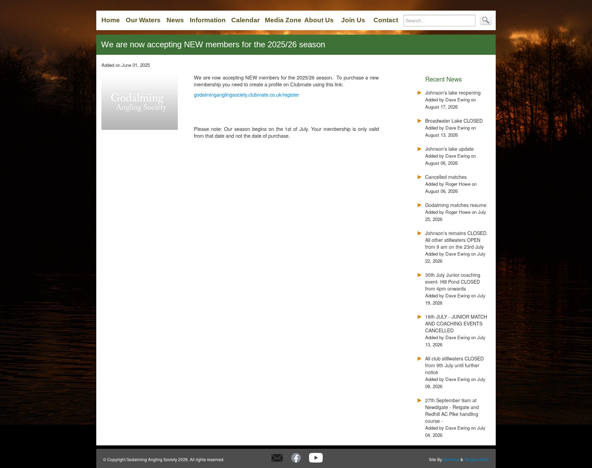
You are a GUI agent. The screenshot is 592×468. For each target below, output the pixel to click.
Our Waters (143, 20)
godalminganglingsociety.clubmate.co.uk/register (246, 94)
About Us (319, 20)
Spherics (451, 459)
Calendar (245, 20)
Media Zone (283, 20)
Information (208, 20)
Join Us (353, 20)
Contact (385, 20)
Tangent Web (476, 459)
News (175, 20)
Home (110, 20)
